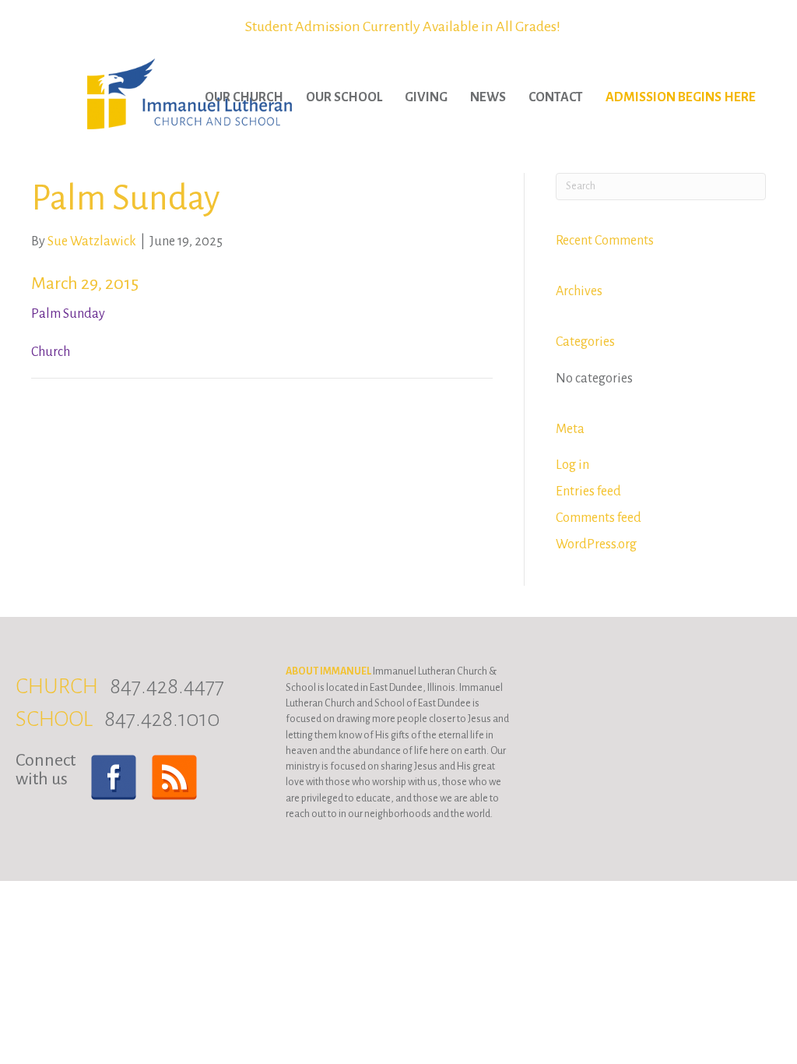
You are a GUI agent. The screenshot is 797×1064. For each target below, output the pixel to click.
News (488, 97)
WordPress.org (596, 544)
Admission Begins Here (681, 97)
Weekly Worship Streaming (402, 26)
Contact (555, 97)
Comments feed (598, 518)
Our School (344, 97)
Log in (572, 465)
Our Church (244, 97)
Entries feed (588, 491)
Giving (426, 97)
